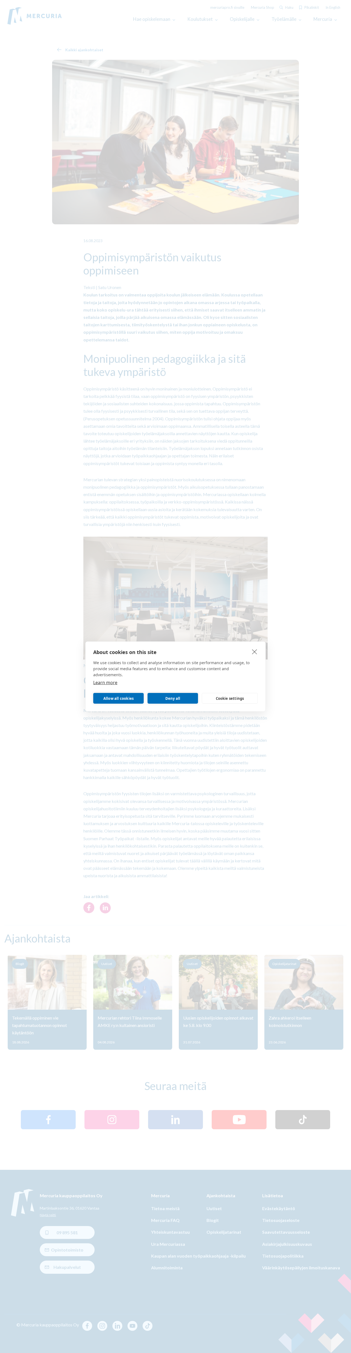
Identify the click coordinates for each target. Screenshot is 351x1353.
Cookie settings (230, 698)
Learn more (105, 683)
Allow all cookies (118, 698)
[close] (254, 651)
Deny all (172, 698)
